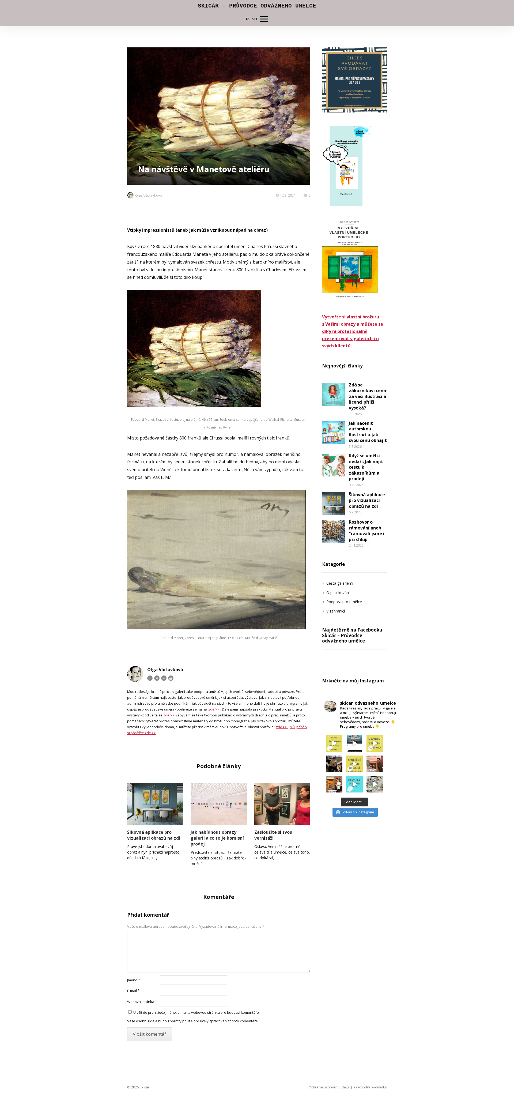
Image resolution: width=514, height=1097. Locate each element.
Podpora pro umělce (344, 601)
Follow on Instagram (358, 812)
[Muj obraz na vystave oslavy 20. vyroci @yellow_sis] (334, 784)
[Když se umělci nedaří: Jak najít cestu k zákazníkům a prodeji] (333, 465)
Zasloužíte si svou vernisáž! (273, 835)
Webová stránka (140, 1001)
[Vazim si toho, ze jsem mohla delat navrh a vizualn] (374, 764)
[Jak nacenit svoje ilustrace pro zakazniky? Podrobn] (374, 743)
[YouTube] (170, 678)
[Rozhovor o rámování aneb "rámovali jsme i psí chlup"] (333, 531)
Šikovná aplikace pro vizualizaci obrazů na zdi (153, 835)
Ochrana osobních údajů (329, 1087)
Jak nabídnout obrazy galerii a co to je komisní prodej (217, 838)
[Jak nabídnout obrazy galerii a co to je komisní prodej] (219, 804)
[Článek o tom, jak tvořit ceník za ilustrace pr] (354, 743)
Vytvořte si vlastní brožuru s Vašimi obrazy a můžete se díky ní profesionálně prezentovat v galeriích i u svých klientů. (352, 331)
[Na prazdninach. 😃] (334, 764)
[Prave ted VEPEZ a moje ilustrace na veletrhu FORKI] (374, 784)
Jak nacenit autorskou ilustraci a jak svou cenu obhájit (368, 432)
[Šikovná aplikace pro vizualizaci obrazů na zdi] (155, 804)
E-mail (133, 990)
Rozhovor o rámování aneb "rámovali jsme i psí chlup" (366, 530)
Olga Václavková (148, 195)
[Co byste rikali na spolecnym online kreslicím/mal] (354, 764)
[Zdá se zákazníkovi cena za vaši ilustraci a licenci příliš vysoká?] (333, 394)
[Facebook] (150, 678)
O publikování (338, 592)
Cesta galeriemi (339, 583)
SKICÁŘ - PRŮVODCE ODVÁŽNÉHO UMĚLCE (257, 6)
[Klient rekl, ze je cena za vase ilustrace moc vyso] (334, 743)
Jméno (133, 980)
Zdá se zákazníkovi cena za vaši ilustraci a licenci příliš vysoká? (367, 396)
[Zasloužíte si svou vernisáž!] (282, 804)
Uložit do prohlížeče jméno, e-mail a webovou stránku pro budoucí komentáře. (196, 1012)
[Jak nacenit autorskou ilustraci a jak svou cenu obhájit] (333, 432)
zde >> (214, 709)
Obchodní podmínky (370, 1087)
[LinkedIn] (164, 678)
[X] (157, 678)
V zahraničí (335, 611)
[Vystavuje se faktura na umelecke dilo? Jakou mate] (354, 784)
